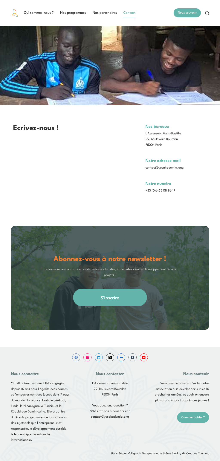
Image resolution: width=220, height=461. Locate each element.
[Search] (207, 13)
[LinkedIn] (99, 357)
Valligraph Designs (140, 453)
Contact (129, 13)
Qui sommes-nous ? (39, 13)
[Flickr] (121, 357)
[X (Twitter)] (110, 357)
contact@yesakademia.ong (110, 416)
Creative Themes (197, 453)
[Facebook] (76, 357)
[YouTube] (144, 357)
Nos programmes (73, 13)
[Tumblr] (132, 357)
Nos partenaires (105, 13)
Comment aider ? (193, 417)
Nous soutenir (187, 12)
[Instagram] (87, 357)
